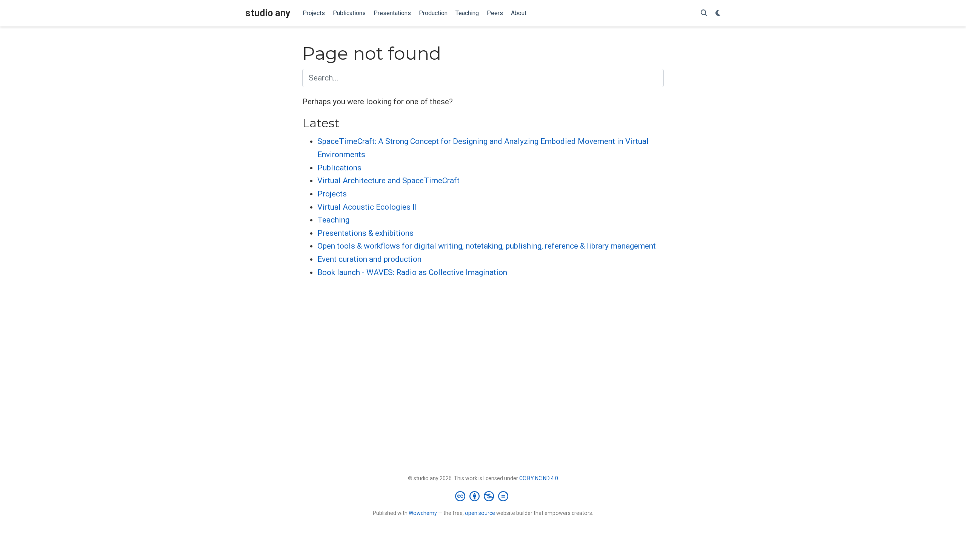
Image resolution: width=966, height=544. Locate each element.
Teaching (333, 219)
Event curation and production (369, 259)
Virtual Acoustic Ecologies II (367, 207)
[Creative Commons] (483, 496)
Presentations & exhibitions (365, 233)
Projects (332, 193)
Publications (339, 167)
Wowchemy (423, 513)
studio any (268, 13)
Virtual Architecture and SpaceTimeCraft (388, 180)
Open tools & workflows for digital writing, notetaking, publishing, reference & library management (486, 245)
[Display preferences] (718, 13)
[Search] (704, 13)
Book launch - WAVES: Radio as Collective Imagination (412, 272)
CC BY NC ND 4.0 (538, 478)
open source (480, 513)
